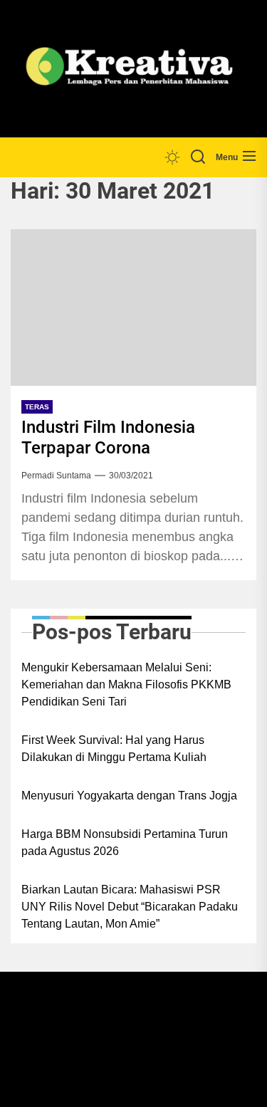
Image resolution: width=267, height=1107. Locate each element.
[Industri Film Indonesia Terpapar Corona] (133, 307)
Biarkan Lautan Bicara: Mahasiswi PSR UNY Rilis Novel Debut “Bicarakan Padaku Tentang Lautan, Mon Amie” (129, 906)
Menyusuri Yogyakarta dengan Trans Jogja (129, 795)
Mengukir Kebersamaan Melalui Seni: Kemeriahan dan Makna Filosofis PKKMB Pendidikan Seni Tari (126, 684)
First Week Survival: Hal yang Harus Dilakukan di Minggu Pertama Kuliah (113, 748)
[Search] (198, 157)
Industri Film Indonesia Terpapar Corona (108, 437)
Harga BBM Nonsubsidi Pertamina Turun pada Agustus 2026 (124, 842)
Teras (37, 407)
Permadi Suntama (56, 476)
